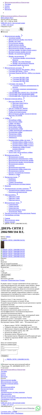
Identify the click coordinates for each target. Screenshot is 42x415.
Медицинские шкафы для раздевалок (21, 162)
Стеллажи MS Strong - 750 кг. (18, 71)
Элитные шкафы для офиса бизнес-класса (22, 50)
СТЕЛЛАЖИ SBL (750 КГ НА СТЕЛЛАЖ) (23, 96)
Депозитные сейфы (15, 134)
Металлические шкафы (8, 380)
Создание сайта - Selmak (9, 411)
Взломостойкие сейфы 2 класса (23, 143)
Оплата (7, 6)
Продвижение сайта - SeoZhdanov (12, 413)
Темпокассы (13, 137)
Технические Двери (15, 211)
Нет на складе (6, 274)
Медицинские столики (16, 157)
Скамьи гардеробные (16, 182)
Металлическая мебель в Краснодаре (17, 2)
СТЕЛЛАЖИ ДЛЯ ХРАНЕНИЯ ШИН (21, 94)
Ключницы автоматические (18, 192)
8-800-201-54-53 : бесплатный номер (13, 23)
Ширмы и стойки (14, 174)
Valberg (8, 236)
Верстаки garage (18, 105)
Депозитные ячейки (15, 135)
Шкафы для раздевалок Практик (23, 63)
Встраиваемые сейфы (16, 128)
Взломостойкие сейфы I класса (23, 142)
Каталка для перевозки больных (19, 172)
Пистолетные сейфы (15, 121)
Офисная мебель (6, 394)
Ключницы (12, 180)
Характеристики (13, 280)
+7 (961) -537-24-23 (7, 25)
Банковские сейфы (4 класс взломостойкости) (22, 148)
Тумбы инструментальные (17, 112)
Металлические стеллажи (9, 382)
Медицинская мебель (8, 387)
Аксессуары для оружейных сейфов (21, 152)
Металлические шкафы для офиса (20, 48)
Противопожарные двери (17, 210)
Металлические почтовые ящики (20, 184)
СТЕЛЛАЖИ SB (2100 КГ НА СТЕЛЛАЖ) (23, 92)
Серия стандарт (14, 206)
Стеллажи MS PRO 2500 (21, 79)
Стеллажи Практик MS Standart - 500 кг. (22, 69)
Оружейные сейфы (15, 120)
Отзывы (22, 280)
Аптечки (11, 165)
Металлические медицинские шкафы (21, 160)
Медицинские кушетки (16, 171)
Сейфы (3, 385)
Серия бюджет (13, 204)
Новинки (8, 186)
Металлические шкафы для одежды (20, 39)
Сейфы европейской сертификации (20, 130)
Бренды (7, 7)
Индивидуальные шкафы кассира (20, 52)
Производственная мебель (9, 383)
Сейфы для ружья (14, 150)
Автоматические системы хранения (13, 392)
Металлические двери (8, 396)
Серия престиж (14, 208)
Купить (4, 276)
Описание (4, 280)
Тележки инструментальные (18, 110)
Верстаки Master (18, 107)
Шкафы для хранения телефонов (19, 53)
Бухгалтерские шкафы (16, 43)
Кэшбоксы (12, 179)
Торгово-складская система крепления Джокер (20, 213)
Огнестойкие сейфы (15, 127)
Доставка (8, 4)
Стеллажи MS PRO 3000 (21, 81)
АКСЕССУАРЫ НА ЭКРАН (18, 108)
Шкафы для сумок (15, 41)
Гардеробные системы (12, 215)
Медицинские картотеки (17, 167)
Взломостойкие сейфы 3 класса (23, 145)
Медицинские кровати (16, 164)
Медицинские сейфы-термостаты (20, 169)
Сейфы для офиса (14, 123)
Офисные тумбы (14, 198)
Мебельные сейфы (15, 125)
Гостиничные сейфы (15, 132)
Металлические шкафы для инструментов (23, 114)
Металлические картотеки (17, 46)
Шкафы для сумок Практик (22, 61)
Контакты (8, 9)
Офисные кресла (14, 200)
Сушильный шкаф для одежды (19, 65)
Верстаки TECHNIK (15, 115)
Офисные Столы (14, 196)
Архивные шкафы (15, 38)
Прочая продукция (7, 389)
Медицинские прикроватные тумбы (21, 158)
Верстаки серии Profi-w (20, 103)
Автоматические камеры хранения (20, 190)
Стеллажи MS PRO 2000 (21, 77)
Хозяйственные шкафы (16, 45)
